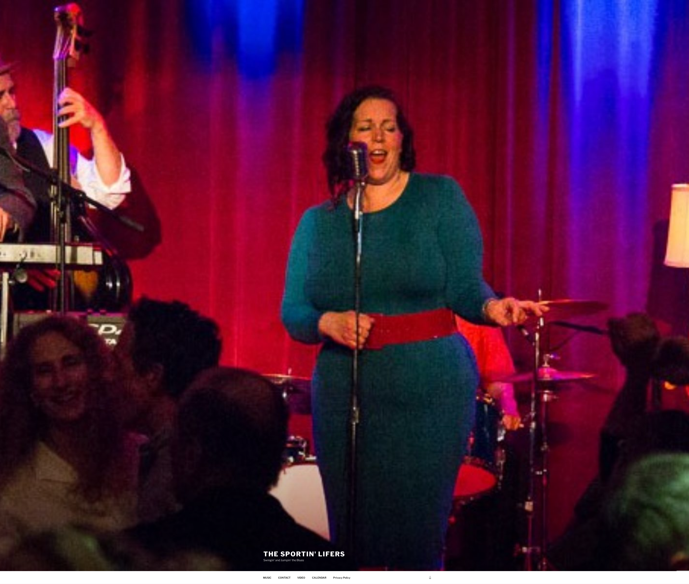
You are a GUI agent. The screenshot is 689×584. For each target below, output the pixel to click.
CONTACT (284, 577)
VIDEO (301, 577)
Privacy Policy (341, 577)
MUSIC (267, 577)
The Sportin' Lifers (304, 554)
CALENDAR (319, 577)
